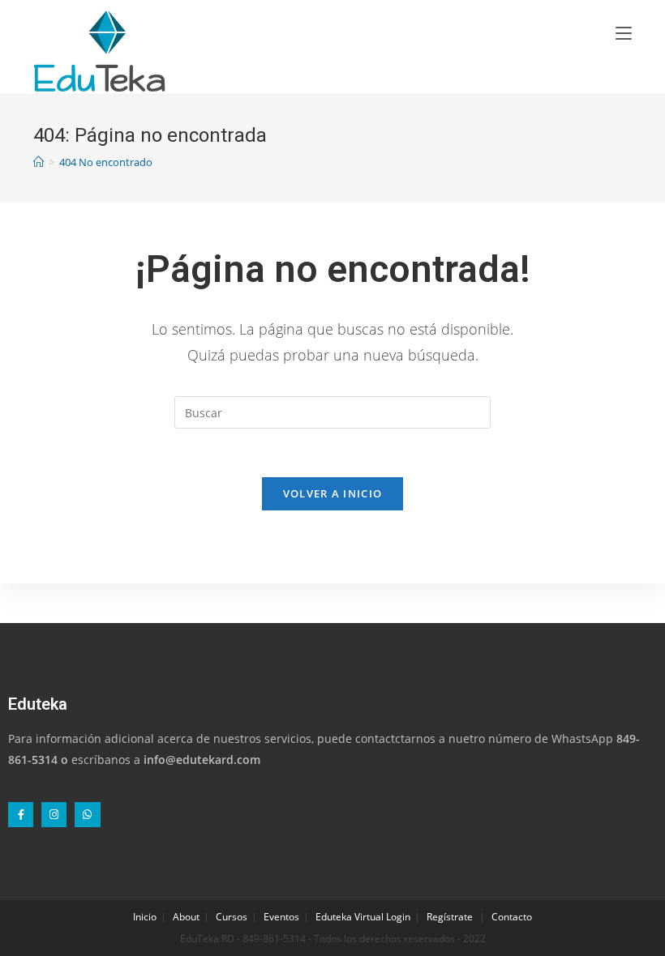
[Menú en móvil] (624, 32)
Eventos (281, 917)
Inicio (145, 917)
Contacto (511, 917)
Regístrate (450, 917)
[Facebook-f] (20, 814)
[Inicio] (38, 162)
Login (398, 917)
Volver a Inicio (333, 493)
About (186, 917)
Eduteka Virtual (349, 917)
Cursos (231, 917)
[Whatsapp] (87, 814)
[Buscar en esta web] (332, 411)
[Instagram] (53, 814)
